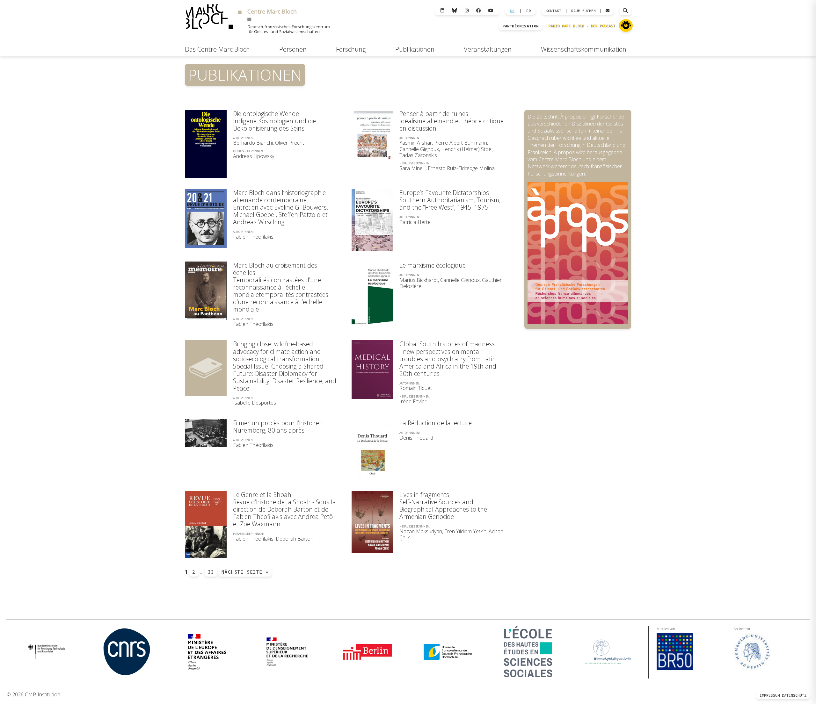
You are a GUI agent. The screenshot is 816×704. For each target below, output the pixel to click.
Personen (293, 49)
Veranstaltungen (488, 49)
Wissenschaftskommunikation (583, 49)
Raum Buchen (583, 11)
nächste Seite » (245, 572)
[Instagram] (466, 10)
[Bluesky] (454, 10)
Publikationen (414, 49)
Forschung (351, 49)
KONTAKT (553, 11)
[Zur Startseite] (257, 19)
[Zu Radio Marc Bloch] (626, 25)
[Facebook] (478, 10)
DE (512, 11)
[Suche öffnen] (625, 11)
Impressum (770, 695)
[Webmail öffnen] (607, 11)
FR (528, 11)
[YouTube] (491, 10)
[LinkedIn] (442, 10)
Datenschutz (794, 695)
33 (211, 572)
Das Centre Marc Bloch (217, 49)
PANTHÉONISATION (520, 26)
